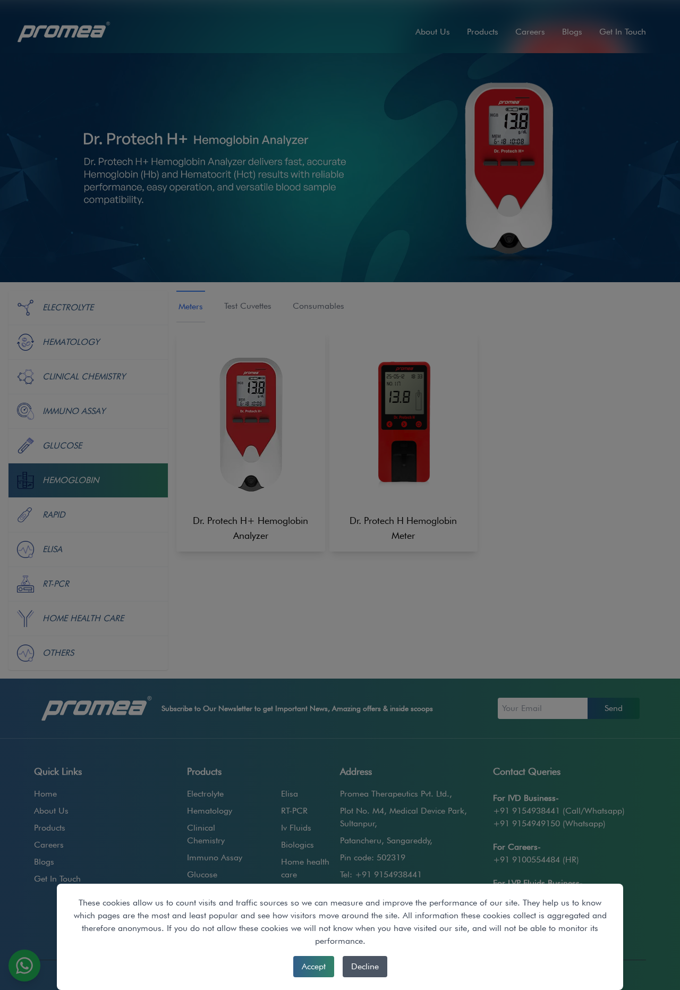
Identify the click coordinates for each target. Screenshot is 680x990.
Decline (365, 966)
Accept (314, 966)
